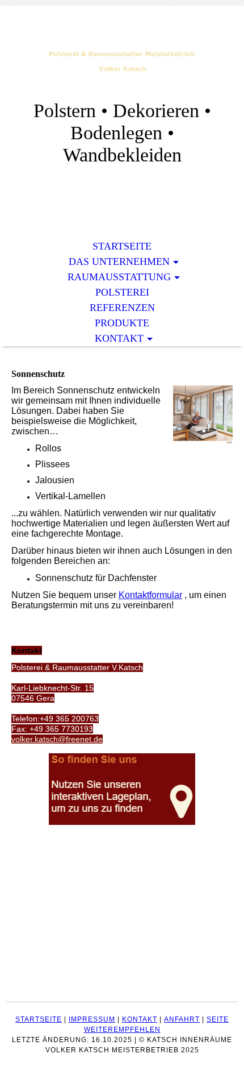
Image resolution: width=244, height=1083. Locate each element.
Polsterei (122, 292)
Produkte (122, 323)
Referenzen (122, 307)
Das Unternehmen (119, 261)
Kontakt (119, 338)
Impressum (92, 1019)
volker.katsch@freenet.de (57, 739)
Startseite (122, 246)
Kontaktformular (150, 595)
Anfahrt (182, 1019)
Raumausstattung (119, 277)
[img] (122, 61)
